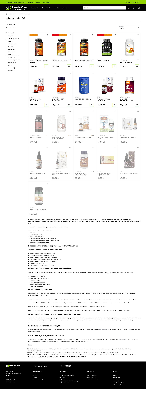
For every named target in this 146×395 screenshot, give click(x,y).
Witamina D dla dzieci (12, 27)
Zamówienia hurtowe (91, 377)
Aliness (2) (11, 36)
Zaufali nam (116, 380)
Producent (35, 377)
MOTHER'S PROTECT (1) (14, 54)
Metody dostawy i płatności (67, 375)
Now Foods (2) (12, 62)
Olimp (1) (10, 65)
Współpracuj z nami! (91, 375)
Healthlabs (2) (12, 49)
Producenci (45, 7)
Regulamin (62, 379)
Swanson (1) (11, 70)
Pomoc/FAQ (62, 377)
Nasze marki (116, 379)
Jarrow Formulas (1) (13, 52)
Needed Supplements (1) (14, 60)
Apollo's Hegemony (123, 339)
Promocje (65, 7)
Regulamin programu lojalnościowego (69, 380)
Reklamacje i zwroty (38, 379)
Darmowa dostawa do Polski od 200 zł (16, 2)
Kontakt (128, 2)
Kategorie (34, 7)
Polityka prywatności (65, 382)
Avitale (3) (10, 41)
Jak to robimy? (117, 384)
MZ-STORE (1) (11, 57)
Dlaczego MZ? (117, 377)
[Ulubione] (47, 35)
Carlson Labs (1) (12, 44)
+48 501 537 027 (46, 2)
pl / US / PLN (135, 2)
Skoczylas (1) (11, 68)
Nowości (56, 7)
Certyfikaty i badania (118, 382)
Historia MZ (116, 375)
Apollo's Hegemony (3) (14, 38)
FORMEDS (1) (11, 46)
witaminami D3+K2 (103, 329)
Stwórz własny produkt (92, 379)
